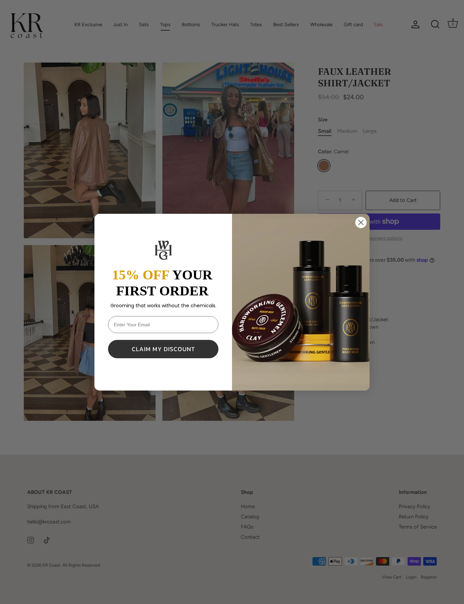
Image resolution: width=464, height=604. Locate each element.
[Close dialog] (361, 222)
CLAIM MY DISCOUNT (163, 348)
